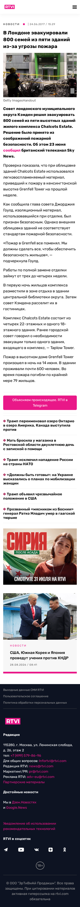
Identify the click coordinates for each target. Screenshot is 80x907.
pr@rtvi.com (38, 771)
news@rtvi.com (41, 766)
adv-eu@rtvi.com (40, 777)
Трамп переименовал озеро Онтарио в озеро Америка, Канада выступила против (38, 425)
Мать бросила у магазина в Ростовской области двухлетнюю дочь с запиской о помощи (38, 444)
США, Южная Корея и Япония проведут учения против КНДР (39, 655)
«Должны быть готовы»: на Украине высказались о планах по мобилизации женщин (39, 479)
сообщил (11, 150)
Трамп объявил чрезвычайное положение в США (32, 496)
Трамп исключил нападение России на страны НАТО (38, 462)
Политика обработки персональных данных (35, 702)
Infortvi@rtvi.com (52, 761)
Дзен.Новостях (24, 802)
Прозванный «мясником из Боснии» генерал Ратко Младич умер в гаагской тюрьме (39, 513)
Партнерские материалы (24, 782)
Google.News (16, 808)
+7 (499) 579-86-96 (25, 755)
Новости (11, 24)
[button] (75, 7)
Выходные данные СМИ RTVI (23, 690)
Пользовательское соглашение (25, 696)
